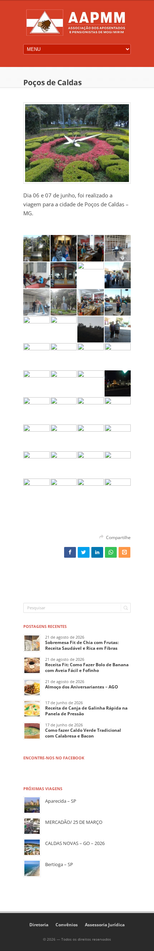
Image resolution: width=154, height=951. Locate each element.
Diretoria (38, 925)
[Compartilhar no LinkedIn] (97, 552)
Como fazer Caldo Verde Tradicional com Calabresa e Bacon (83, 733)
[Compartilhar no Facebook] (70, 552)
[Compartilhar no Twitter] (84, 552)
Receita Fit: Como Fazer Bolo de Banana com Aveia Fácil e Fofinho (87, 667)
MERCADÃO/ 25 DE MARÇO (73, 822)
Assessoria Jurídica (105, 925)
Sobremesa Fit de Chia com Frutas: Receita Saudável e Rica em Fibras (82, 645)
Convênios (67, 925)
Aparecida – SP (60, 801)
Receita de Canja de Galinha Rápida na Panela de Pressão (86, 711)
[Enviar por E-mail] (124, 552)
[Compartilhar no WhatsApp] (111, 552)
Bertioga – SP (59, 864)
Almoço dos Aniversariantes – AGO (81, 687)
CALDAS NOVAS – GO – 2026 (75, 843)
